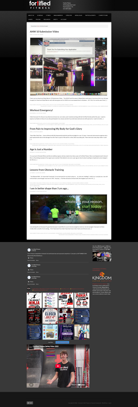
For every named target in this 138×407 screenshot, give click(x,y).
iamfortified (79, 124)
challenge (39, 104)
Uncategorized (61, 104)
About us (31, 15)
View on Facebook (31, 260)
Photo (31, 258)
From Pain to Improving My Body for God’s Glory (56, 128)
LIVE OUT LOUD (53, 104)
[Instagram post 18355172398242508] (66, 332)
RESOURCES (47, 19)
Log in (109, 403)
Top (30, 403)
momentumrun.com (95, 234)
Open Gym (69, 15)
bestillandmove (40, 143)
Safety (55, 19)
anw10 (76, 106)
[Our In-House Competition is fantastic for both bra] (34, 300)
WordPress (105, 403)
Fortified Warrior (82, 106)
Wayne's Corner (69, 104)
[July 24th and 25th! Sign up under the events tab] (66, 316)
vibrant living (104, 165)
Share (37, 260)
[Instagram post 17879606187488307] (34, 316)
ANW (72, 106)
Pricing (38, 19)
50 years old (55, 106)
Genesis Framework (96, 403)
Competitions (103, 15)
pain (87, 145)
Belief (63, 184)
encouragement (69, 234)
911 (45, 124)
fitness (44, 104)
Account (64, 19)
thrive (101, 145)
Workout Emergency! (41, 110)
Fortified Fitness (40, 5)
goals (47, 104)
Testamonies (65, 164)
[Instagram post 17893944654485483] (50, 332)
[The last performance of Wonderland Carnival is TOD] (81, 332)
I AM (53, 164)
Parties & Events (90, 15)
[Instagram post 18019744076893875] (81, 316)
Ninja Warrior (58, 15)
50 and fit (49, 106)
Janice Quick (39, 123)
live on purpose (97, 124)
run (102, 234)
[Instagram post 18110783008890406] (66, 300)
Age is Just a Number (41, 149)
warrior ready (104, 106)
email (98, 251)
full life (55, 165)
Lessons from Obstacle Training (47, 169)
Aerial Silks (78, 15)
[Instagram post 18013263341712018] (34, 332)
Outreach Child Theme (83, 403)
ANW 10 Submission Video (44, 31)
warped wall (36, 185)
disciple (63, 124)
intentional (75, 145)
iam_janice (43, 113)
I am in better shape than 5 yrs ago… (49, 188)
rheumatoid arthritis (94, 145)
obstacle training (66, 183)
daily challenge (58, 145)
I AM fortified (72, 124)
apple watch (58, 124)
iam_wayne (40, 34)
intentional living (95, 106)
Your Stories (61, 123)
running (53, 233)
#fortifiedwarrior (41, 184)
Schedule (40, 15)
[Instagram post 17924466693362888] (50, 316)
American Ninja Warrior (65, 106)
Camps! (30, 19)
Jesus (53, 183)
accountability (50, 124)
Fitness (48, 15)
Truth (31, 185)
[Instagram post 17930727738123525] (50, 300)
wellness (71, 164)
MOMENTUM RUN (86, 234)
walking (106, 145)
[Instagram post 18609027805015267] (81, 300)
